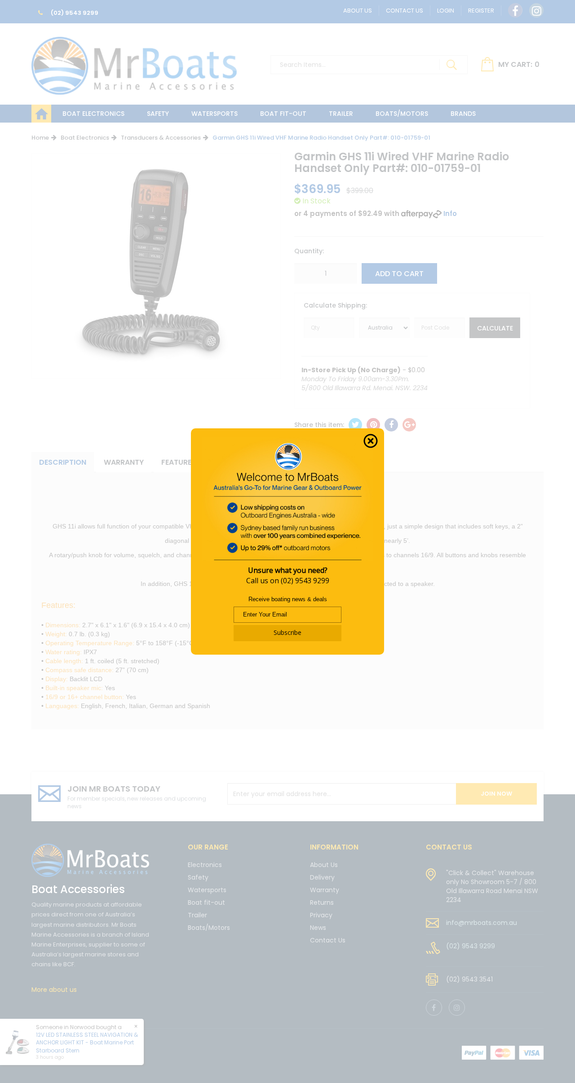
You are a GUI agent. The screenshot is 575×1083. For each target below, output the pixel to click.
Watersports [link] (207, 889)
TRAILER (341, 113)
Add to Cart (399, 274)
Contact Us (404, 10)
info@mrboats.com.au (481, 922)
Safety (158, 113)
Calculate (495, 328)
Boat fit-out (283, 113)
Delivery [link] (322, 877)
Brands (463, 113)
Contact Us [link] (327, 940)
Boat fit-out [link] (206, 902)
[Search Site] (451, 64)
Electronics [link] (205, 865)
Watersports (214, 113)
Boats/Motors (402, 113)
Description (62, 462)
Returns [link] (322, 902)
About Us (357, 10)
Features (178, 462)
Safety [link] (198, 877)
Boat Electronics (93, 113)
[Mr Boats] (134, 61)
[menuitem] (355, 424)
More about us (54, 989)
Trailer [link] (197, 915)
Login (445, 10)
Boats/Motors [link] (209, 927)
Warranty (124, 462)
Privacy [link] (321, 915)
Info (450, 213)
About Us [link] (324, 865)
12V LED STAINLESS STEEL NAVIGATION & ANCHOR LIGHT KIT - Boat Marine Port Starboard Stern (87, 1042)
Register (481, 10)
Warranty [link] (324, 889)
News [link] (318, 927)
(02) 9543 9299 (73, 13)
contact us (449, 847)
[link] (515, 10)
